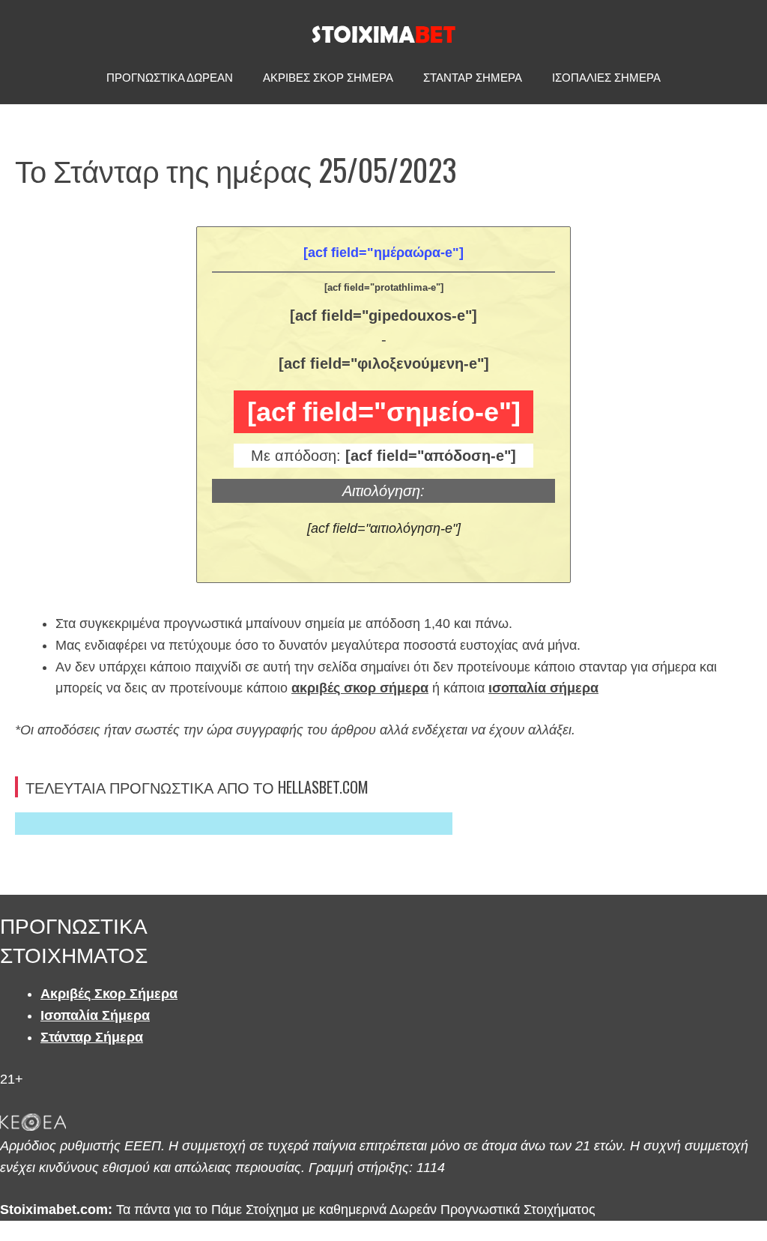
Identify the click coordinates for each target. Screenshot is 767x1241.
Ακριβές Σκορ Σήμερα (109, 993)
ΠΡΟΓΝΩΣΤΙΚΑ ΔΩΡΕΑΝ (169, 77)
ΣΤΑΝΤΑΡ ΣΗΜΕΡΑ (472, 77)
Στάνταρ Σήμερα (91, 1037)
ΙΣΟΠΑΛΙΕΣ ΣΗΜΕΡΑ (606, 77)
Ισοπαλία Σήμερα (95, 1015)
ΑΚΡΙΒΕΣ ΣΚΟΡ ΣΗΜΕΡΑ (328, 77)
